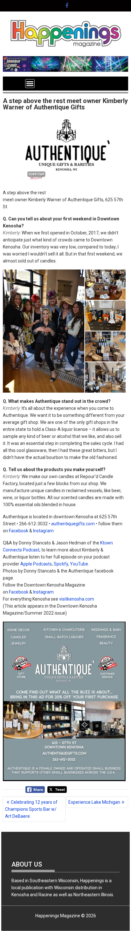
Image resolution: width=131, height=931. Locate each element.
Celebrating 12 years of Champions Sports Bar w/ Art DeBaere (31, 809)
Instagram (43, 530)
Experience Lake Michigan (94, 802)
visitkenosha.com (76, 599)
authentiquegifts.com (73, 523)
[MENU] (30, 83)
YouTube (79, 563)
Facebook (18, 530)
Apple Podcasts (36, 563)
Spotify (61, 563)
